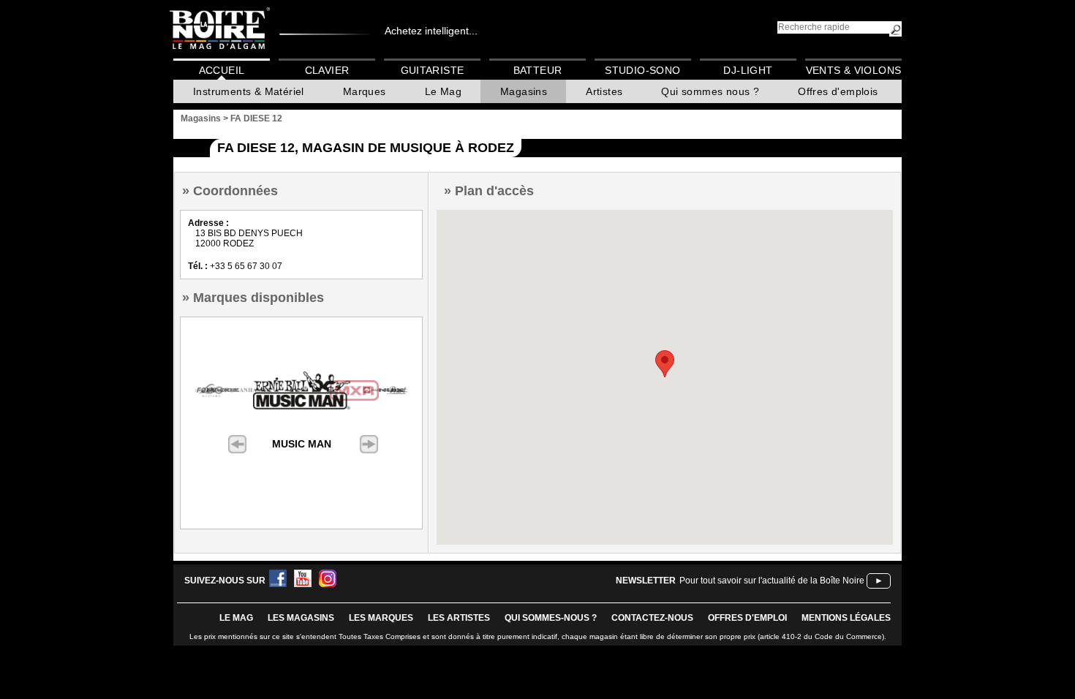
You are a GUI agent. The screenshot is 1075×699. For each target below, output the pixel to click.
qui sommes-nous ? (551, 618)
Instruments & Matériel (248, 91)
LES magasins (301, 618)
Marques (364, 91)
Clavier (327, 70)
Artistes (604, 91)
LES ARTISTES (459, 618)
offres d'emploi (747, 618)
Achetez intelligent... (431, 31)
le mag (236, 618)
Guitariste (432, 70)
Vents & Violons (854, 70)
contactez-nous (652, 618)
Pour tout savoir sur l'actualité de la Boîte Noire (771, 580)
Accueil (222, 70)
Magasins (523, 91)
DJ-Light (747, 70)
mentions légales (846, 618)
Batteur (537, 70)
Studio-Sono (642, 70)
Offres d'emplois (838, 91)
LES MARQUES (381, 618)
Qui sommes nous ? (710, 91)
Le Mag (443, 91)
